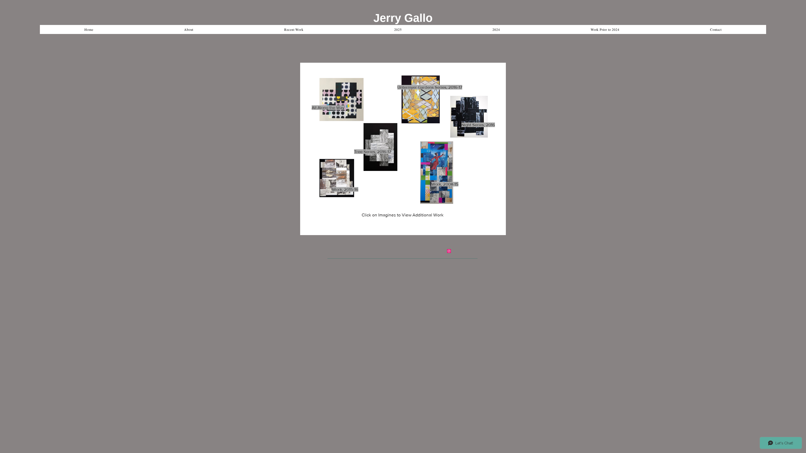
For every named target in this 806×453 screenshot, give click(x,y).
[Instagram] (449, 251)
